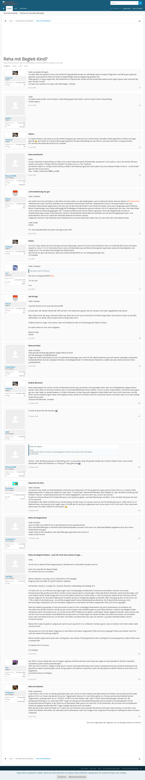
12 (24, 497)
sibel (7, 432)
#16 (139, 679)
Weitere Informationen (77, 777)
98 (24, 84)
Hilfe (99, 769)
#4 (140, 175)
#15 (139, 654)
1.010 (23, 282)
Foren (9, 9)
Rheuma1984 (10, 176)
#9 (140, 366)
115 (24, 182)
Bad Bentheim (133, 201)
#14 (139, 538)
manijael (8, 576)
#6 (140, 259)
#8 (140, 338)
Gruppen (23, 8)
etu (6, 668)
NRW (24, 676)
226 (24, 206)
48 (24, 374)
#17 (139, 716)
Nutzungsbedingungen (111, 769)
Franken (22, 499)
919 (24, 674)
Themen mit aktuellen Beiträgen (32, 13)
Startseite (84, 769)
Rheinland (22, 127)
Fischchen (9, 488)
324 (24, 125)
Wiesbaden (22, 184)
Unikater (51, 63)
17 (24, 438)
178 (24, 699)
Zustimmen (62, 777)
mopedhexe (10, 367)
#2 (140, 105)
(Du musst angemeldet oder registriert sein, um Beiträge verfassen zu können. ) (114, 723)
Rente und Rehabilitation (28, 63)
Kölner (8, 199)
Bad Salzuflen (21, 701)
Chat (16, 8)
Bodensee (22, 376)
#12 (139, 467)
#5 (140, 233)
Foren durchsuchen (11, 13)
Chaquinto (9, 692)
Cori (7, 273)
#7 (140, 289)
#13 (139, 510)
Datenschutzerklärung (130, 769)
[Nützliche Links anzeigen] (139, 21)
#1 (140, 88)
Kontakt (93, 769)
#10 (139, 403)
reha (20, 66)
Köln (24, 207)
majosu (8, 118)
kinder (14, 66)
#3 (140, 147)
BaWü (23, 284)
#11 (139, 416)
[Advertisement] (72, 39)
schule (26, 66)
